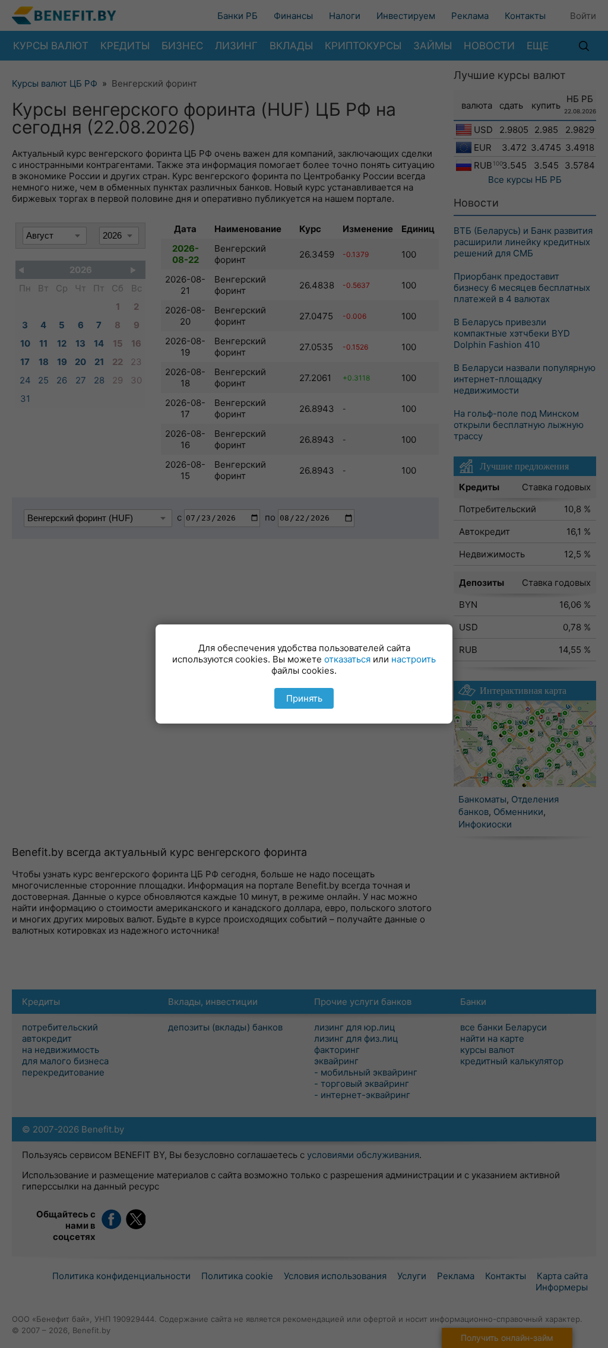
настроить (413, 659)
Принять (304, 698)
